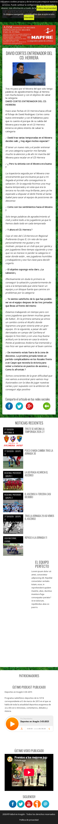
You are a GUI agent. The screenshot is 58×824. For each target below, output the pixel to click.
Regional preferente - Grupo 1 (12, 474)
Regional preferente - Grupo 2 (12, 496)
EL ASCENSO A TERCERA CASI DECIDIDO (38, 495)
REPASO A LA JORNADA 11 (36, 537)
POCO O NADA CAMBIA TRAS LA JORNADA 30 (39, 452)
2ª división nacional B (9, 431)
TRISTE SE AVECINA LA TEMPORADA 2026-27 (35, 430)
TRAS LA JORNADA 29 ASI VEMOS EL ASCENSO (39, 517)
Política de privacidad (29, 820)
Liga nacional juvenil (10, 539)
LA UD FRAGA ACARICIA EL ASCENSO (36, 474)
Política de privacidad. (46, 8)
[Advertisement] (29, 635)
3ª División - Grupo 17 (12, 452)
